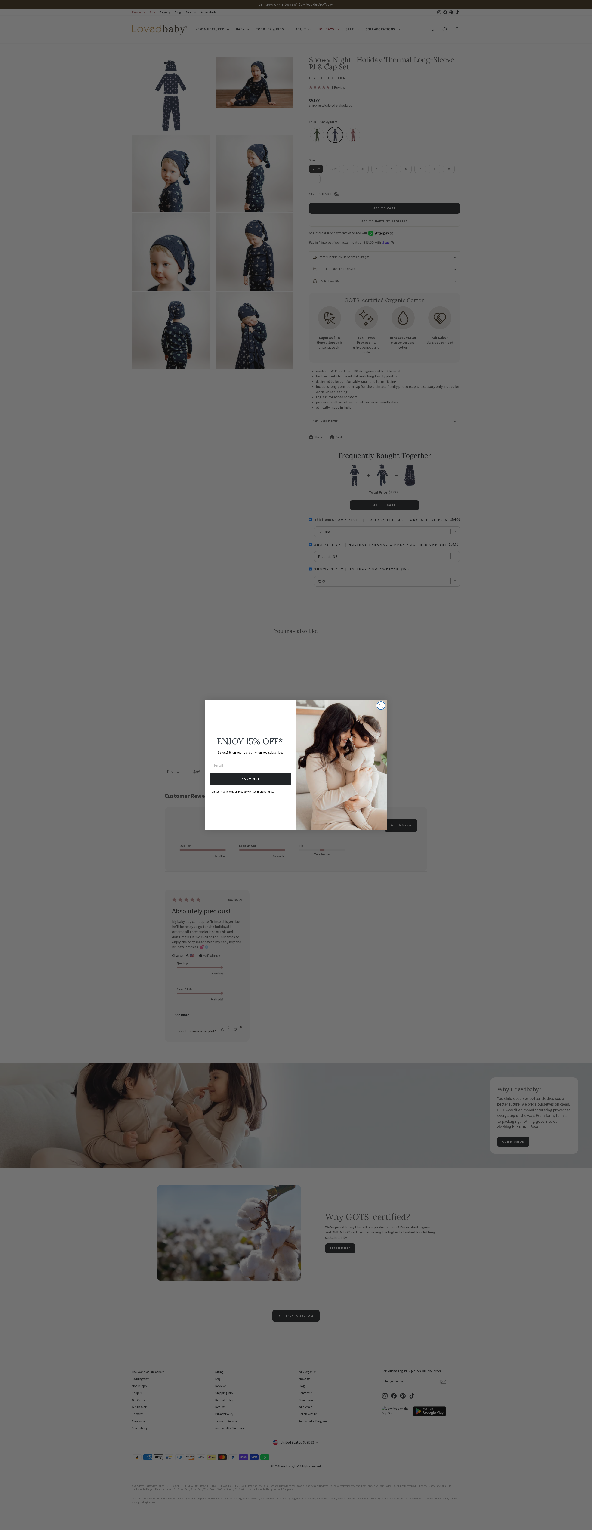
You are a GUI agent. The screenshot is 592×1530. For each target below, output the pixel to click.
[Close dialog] (381, 706)
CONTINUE (250, 779)
